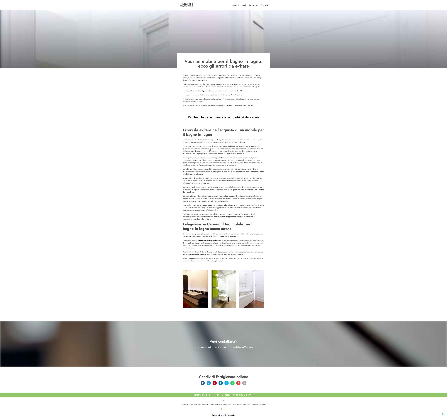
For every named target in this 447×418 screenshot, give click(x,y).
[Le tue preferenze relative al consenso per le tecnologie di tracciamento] (443, 414)
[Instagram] (225, 409)
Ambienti (235, 5)
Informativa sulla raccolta (223, 415)
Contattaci (264, 5)
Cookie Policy (246, 404)
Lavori (244, 5)
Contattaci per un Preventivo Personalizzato (223, 395)
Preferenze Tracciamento (259, 404)
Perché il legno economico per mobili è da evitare (223, 117)
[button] (203, 383)
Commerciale (253, 5)
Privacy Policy (237, 404)
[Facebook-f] (221, 409)
